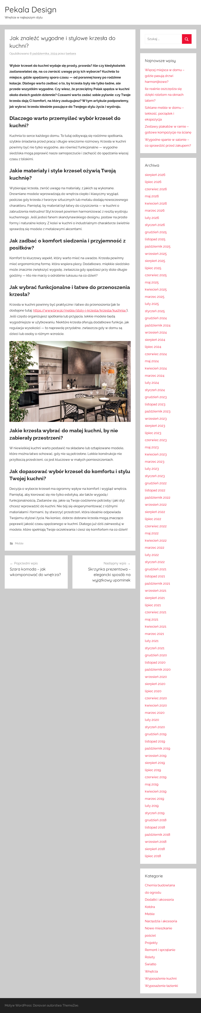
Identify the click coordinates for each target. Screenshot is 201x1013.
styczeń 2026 (155, 225)
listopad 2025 (155, 239)
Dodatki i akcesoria (159, 899)
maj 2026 (152, 196)
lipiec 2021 (153, 605)
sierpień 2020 (155, 684)
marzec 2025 (154, 297)
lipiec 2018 (153, 856)
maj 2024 (152, 361)
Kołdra (150, 907)
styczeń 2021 (154, 648)
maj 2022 (152, 533)
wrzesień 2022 (156, 504)
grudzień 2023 (156, 397)
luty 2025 (152, 304)
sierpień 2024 (155, 340)
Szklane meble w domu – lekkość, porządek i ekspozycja (164, 113)
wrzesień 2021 (155, 590)
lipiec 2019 (153, 770)
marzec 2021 (154, 634)
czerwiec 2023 (156, 440)
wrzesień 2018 (155, 842)
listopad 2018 (155, 827)
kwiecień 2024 (156, 368)
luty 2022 (152, 555)
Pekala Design (31, 9)
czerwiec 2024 (156, 354)
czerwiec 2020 (156, 698)
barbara (71, 53)
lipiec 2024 (153, 347)
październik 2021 (157, 583)
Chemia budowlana (160, 885)
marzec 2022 (154, 547)
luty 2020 (152, 720)
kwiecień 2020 (156, 705)
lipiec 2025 (153, 268)
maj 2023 (152, 447)
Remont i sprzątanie (160, 950)
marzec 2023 (154, 462)
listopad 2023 (155, 404)
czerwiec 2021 (155, 612)
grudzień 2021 (155, 569)
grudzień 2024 (156, 318)
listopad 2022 (155, 490)
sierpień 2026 (155, 175)
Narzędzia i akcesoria (161, 921)
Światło (150, 964)
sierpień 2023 (155, 426)
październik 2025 (157, 246)
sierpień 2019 (155, 763)
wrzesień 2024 (156, 332)
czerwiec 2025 (156, 275)
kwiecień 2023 (156, 454)
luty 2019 (152, 806)
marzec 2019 (154, 799)
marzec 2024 (154, 376)
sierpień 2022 (155, 512)
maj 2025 (152, 282)
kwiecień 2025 (156, 289)
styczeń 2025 (155, 311)
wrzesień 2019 (155, 756)
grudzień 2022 (156, 483)
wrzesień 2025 (156, 254)
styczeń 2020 (155, 727)
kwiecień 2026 (156, 203)
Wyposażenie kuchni (161, 978)
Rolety (150, 957)
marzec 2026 (154, 210)
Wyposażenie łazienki (161, 986)
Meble (19, 543)
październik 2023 (157, 411)
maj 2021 (151, 619)
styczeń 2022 (155, 562)
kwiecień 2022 (156, 540)
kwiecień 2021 (155, 626)
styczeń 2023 (155, 476)
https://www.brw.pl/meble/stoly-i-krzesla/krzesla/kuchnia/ (80, 310)
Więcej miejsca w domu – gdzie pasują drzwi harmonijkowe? (165, 76)
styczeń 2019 (154, 813)
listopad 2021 (155, 576)
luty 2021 (151, 641)
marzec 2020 (154, 713)
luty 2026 (152, 218)
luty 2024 (152, 383)
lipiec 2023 (153, 433)
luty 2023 (152, 469)
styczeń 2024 (155, 390)
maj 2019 (151, 784)
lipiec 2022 (153, 519)
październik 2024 (157, 325)
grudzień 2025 (156, 232)
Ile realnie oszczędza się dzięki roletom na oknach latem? (164, 94)
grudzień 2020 (156, 655)
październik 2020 (158, 669)
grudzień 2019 (155, 734)
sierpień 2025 (155, 261)
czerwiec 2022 (156, 526)
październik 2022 (157, 497)
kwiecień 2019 (155, 791)
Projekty (151, 943)
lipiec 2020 (153, 691)
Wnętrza (151, 971)
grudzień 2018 (155, 820)
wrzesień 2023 (156, 419)
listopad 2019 (155, 741)
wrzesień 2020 (156, 677)
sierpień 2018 (155, 849)
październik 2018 (157, 835)
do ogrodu (153, 892)
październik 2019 (157, 748)
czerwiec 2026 (156, 189)
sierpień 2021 (155, 598)
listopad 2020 (155, 662)
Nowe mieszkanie (158, 928)
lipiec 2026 (153, 182)
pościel (150, 935)
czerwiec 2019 (155, 777)
